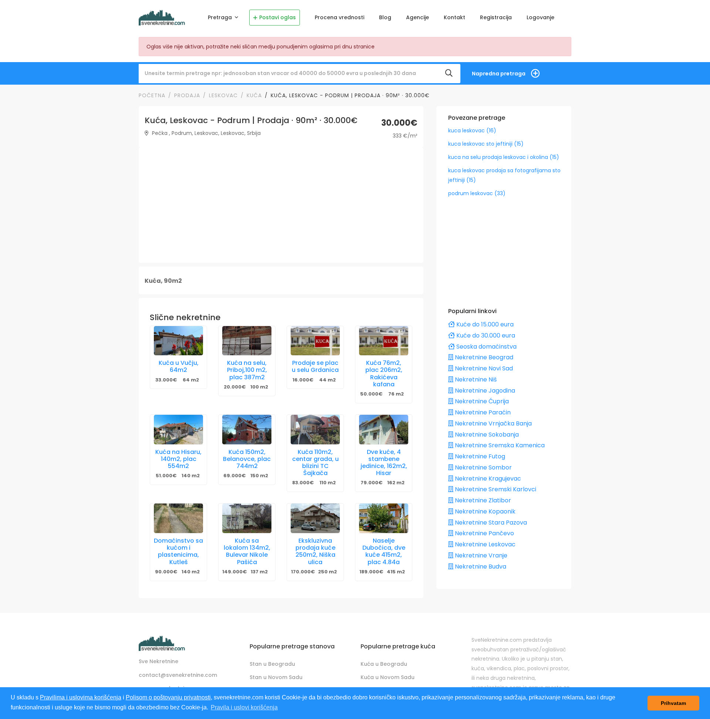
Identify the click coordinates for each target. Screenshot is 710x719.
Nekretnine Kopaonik (484, 511)
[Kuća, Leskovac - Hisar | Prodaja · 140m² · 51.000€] (178, 429)
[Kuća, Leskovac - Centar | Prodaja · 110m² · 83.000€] (315, 429)
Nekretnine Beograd (483, 357)
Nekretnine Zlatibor (482, 500)
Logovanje (540, 17)
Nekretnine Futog (479, 456)
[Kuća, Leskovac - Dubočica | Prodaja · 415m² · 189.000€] (383, 518)
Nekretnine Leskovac (484, 544)
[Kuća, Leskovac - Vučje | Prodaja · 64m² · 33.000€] (178, 341)
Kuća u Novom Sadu (388, 677)
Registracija (496, 17)
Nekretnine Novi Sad (483, 368)
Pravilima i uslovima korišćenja (80, 697)
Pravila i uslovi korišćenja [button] (244, 707)
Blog (385, 17)
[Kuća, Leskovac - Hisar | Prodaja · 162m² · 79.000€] (383, 429)
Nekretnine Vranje (480, 555)
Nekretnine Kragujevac (487, 478)
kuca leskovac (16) (472, 130)
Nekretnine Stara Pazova (490, 522)
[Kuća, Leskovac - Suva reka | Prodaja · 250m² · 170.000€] (315, 518)
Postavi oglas (277, 17)
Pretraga (220, 17)
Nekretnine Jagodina (484, 390)
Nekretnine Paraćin (482, 412)
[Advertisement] (281, 205)
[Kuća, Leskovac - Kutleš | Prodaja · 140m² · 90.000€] (178, 518)
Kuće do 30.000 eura (485, 335)
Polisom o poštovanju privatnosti (168, 697)
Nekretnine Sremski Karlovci (494, 489)
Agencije (417, 17)
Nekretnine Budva (479, 566)
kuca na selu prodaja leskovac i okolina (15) (503, 157)
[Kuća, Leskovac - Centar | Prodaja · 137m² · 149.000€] (246, 518)
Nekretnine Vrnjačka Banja (492, 423)
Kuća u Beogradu (384, 664)
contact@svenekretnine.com (178, 675)
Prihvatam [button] (673, 703)
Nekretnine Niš (475, 379)
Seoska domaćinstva (486, 346)
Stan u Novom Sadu (276, 677)
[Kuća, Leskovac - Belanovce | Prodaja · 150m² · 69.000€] (246, 429)
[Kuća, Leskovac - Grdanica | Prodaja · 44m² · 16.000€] (315, 341)
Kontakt (454, 17)
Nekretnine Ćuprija (481, 401)
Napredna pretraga (498, 73)
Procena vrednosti (339, 17)
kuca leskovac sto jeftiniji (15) (486, 143)
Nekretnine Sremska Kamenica (499, 445)
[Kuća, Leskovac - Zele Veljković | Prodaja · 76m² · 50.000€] (383, 341)
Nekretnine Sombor (482, 467)
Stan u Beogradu (272, 664)
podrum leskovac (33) (477, 193)
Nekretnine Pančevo (483, 533)
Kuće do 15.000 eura (484, 324)
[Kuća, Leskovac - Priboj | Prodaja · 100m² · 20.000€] (246, 341)
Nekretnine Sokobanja (486, 434)
